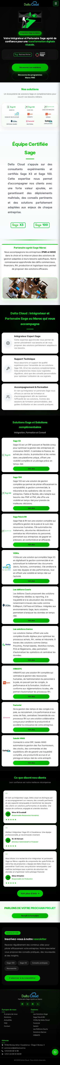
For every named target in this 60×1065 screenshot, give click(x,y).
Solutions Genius (39, 1032)
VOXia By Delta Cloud (41, 1020)
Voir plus (31, 469)
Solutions (7, 1017)
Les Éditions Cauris (40, 1029)
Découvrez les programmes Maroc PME (30, 76)
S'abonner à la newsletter (22, 978)
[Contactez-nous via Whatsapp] (55, 1052)
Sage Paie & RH (39, 1017)
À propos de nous (10, 1014)
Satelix (35, 1026)
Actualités (8, 1020)
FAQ (5, 1023)
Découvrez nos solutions (30, 67)
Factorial (36, 1023)
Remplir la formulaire (30, 916)
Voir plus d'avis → (30, 893)
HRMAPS (36, 1035)
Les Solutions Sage (40, 1014)
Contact (7, 1026)
